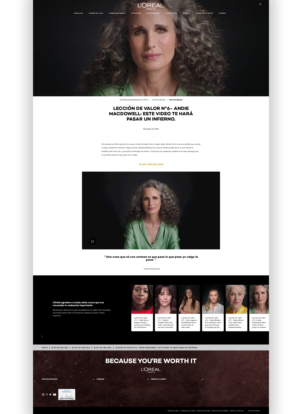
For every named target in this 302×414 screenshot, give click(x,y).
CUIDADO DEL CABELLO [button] (117, 13)
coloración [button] (136, 13)
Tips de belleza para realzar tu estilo (134, 100)
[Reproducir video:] (92, 241)
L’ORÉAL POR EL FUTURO (204, 13)
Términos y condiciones (236, 410)
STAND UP (186, 13)
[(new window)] (67, 394)
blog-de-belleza (159, 100)
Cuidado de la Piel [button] (96, 13)
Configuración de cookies (187, 410)
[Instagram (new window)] (43, 394)
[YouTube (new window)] (54, 395)
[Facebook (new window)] (46, 395)
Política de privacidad (203, 410)
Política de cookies (173, 410)
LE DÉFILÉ (222, 13)
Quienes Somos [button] (171, 13)
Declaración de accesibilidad (219, 410)
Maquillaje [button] (78, 13)
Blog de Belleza (153, 13)
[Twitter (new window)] (50, 394)
